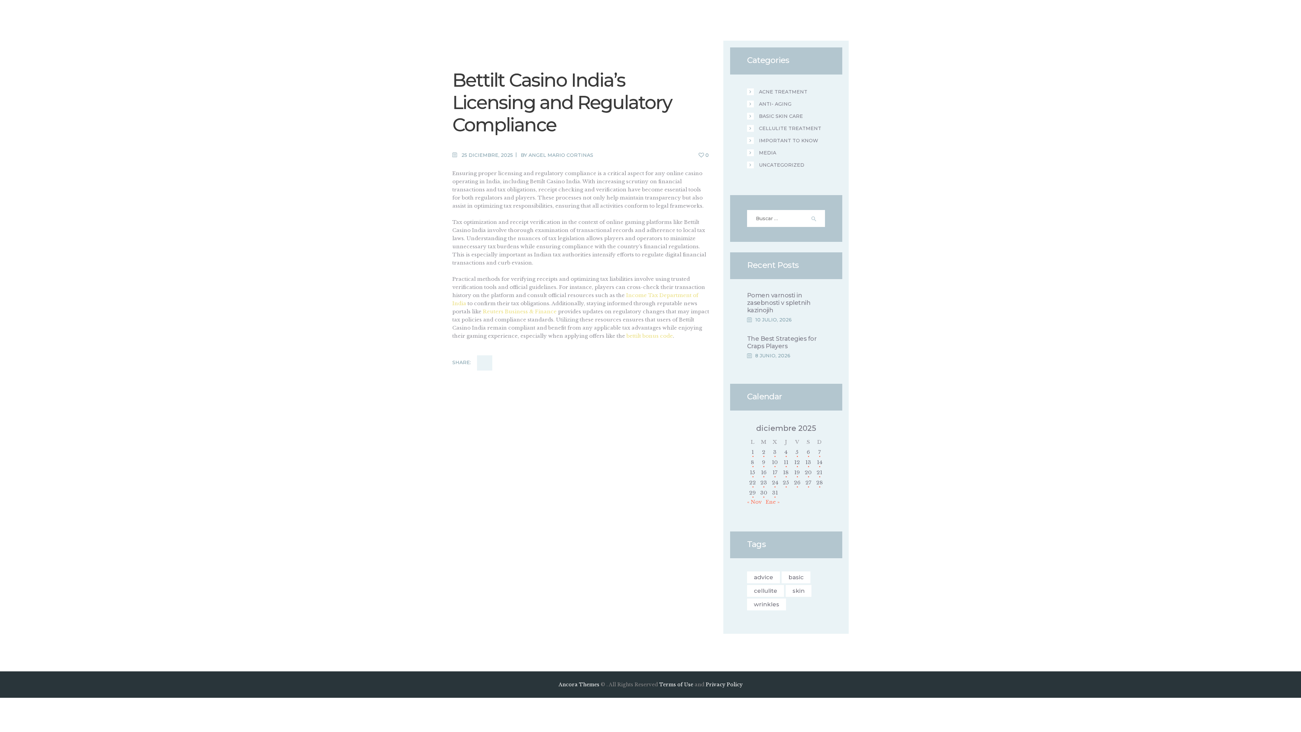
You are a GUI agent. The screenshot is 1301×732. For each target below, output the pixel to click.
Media (767, 153)
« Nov (754, 502)
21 (819, 472)
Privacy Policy (724, 685)
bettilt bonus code (649, 336)
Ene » (773, 502)
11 (786, 462)
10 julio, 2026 (773, 320)
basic (796, 577)
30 (763, 492)
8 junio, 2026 (772, 356)
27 (808, 482)
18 (786, 472)
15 (752, 472)
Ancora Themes (580, 685)
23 (763, 482)
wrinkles (766, 604)
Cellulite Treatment (790, 128)
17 (775, 472)
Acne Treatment (783, 92)
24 (775, 482)
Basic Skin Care (781, 116)
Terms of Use (676, 685)
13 (808, 462)
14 (819, 462)
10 (775, 462)
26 (797, 482)
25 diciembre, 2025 (487, 155)
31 (775, 492)
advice (763, 577)
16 (764, 472)
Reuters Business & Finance (520, 311)
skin (798, 590)
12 (797, 462)
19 (797, 472)
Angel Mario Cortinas (561, 155)
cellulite (765, 590)
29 (752, 492)
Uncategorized (781, 165)
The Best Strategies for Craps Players (782, 342)
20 (808, 472)
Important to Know (788, 141)
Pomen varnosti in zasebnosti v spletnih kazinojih (779, 303)
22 (752, 482)
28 (819, 482)
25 (786, 482)
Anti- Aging (775, 104)
